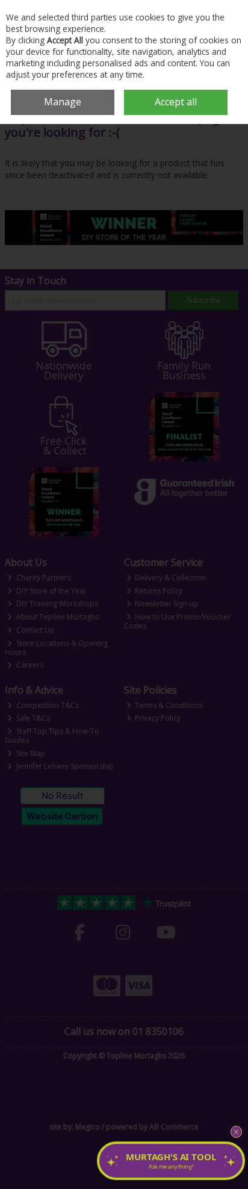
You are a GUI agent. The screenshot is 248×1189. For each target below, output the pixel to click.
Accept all (176, 101)
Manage (62, 101)
